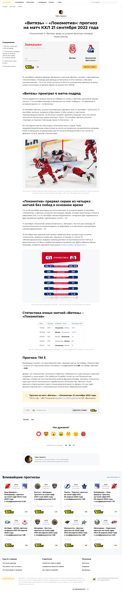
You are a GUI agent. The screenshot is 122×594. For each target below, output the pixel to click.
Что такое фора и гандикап (12, 570)
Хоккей (20, 6)
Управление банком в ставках (53, 566)
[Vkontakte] (66, 445)
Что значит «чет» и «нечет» (12, 566)
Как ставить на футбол (50, 570)
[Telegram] (73, 445)
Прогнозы (30, 2)
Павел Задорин (61, 16)
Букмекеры (19, 2)
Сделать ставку (90, 67)
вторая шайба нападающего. (74, 245)
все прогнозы (112, 477)
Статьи (51, 2)
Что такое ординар (9, 563)
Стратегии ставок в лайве (51, 563)
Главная (4, 6)
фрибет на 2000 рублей (67, 398)
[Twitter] (70, 445)
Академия (42, 2)
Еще (59, 2)
